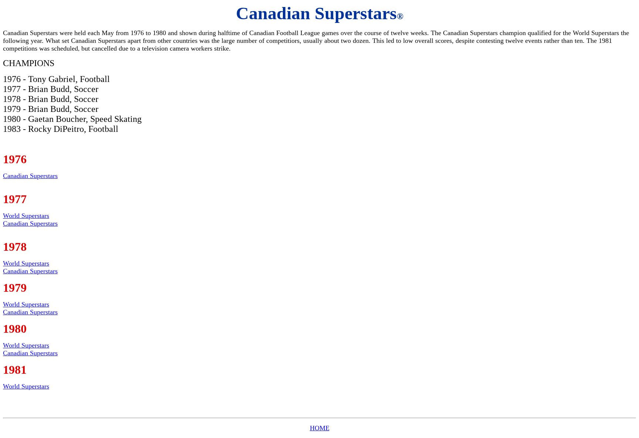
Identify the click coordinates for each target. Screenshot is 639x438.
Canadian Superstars (30, 175)
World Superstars (26, 215)
